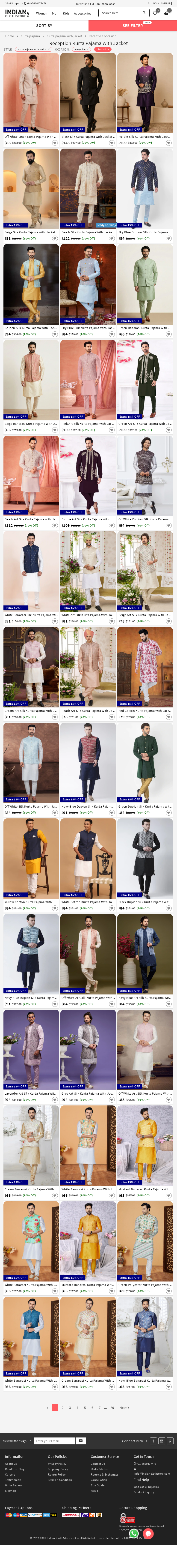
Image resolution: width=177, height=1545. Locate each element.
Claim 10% (144, 795)
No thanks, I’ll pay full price (106, 815)
